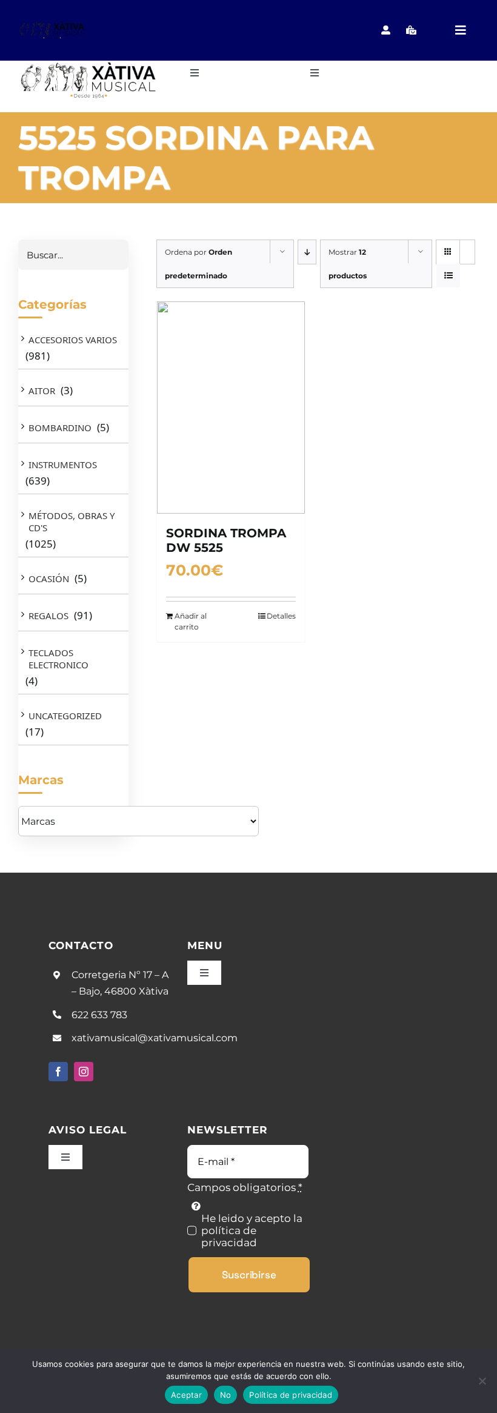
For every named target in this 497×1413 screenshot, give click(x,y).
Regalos (48, 615)
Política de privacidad (290, 1395)
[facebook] (58, 1071)
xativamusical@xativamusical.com (155, 1038)
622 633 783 (99, 1015)
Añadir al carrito (191, 621)
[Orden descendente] (307, 252)
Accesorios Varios (72, 340)
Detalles (281, 615)
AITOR (41, 390)
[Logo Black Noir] (52, 25)
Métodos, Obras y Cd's (71, 521)
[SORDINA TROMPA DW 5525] (231, 407)
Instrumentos (62, 464)
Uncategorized (65, 716)
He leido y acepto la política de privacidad (251, 1230)
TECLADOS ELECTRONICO (58, 658)
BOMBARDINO (60, 427)
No (226, 1395)
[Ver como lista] (448, 275)
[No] (482, 1381)
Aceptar (186, 1395)
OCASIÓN (48, 578)
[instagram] (83, 1071)
